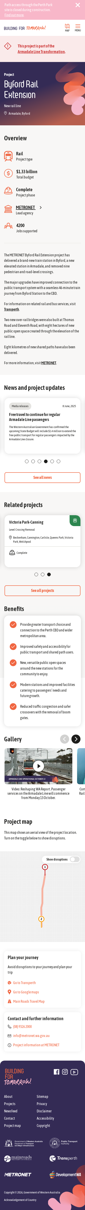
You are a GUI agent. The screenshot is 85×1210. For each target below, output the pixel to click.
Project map (12, 1125)
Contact (9, 1118)
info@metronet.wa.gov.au (31, 1036)
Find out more (14, 15)
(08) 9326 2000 (22, 1026)
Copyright (43, 1125)
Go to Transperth (24, 983)
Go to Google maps (26, 992)
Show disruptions (57, 859)
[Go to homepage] (25, 28)
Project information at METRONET (36, 1045)
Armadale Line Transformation (41, 51)
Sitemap (42, 1096)
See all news (42, 477)
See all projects (42, 590)
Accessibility (45, 1118)
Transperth (11, 309)
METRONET (48, 363)
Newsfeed (10, 1111)
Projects (9, 1104)
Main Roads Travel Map (29, 1001)
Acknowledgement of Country (20, 1200)
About (8, 1096)
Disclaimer (44, 1111)
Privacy (42, 1104)
